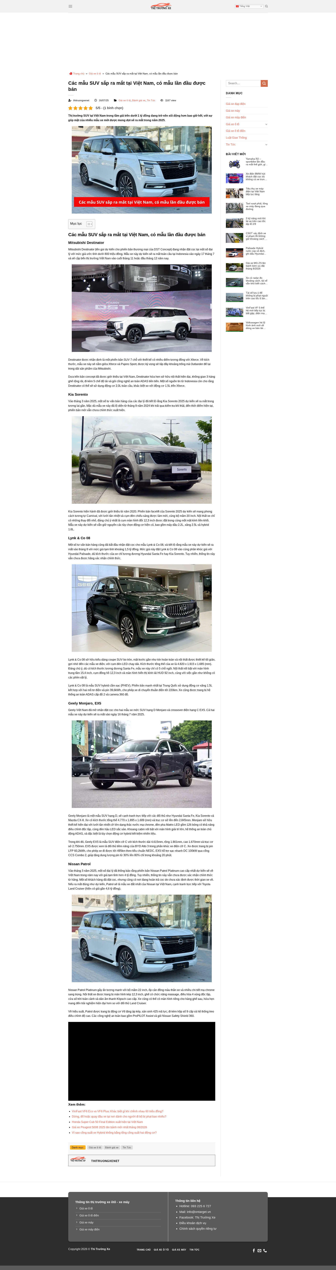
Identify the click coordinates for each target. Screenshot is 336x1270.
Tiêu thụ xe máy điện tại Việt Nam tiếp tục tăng (255, 191)
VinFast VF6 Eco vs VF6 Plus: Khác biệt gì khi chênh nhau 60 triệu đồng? (117, 1111)
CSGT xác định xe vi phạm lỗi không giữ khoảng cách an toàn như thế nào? (257, 236)
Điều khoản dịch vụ (192, 1223)
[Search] (266, 6)
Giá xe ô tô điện (235, 130)
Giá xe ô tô (95, 73)
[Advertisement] (168, 38)
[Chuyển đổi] (266, 124)
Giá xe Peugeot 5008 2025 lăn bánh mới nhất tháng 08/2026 (109, 1127)
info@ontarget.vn (199, 1212)
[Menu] (70, 6)
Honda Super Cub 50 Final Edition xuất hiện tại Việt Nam (107, 1121)
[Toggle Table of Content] (88, 224)
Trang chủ (78, 73)
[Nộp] (264, 83)
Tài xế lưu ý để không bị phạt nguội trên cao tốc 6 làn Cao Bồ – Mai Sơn (257, 295)
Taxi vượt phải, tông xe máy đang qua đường (257, 206)
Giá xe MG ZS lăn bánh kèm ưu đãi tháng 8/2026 (256, 266)
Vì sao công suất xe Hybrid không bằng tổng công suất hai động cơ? (114, 1132)
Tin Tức (151, 100)
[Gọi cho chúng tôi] (265, 1251)
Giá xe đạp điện (236, 103)
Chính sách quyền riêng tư (197, 1228)
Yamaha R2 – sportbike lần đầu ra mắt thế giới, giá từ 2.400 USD (256, 161)
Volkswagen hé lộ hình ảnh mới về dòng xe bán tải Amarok (255, 325)
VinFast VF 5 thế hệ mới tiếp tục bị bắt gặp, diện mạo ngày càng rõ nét (256, 310)
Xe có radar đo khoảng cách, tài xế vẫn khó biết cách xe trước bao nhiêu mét (256, 280)
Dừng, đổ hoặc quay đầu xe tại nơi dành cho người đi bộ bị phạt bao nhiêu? (119, 1116)
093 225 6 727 (201, 1206)
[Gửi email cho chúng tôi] (259, 1251)
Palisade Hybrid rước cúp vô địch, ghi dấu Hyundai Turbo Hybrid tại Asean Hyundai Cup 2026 (255, 251)
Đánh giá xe (138, 100)
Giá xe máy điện (236, 117)
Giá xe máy (233, 110)
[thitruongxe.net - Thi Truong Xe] (161, 6)
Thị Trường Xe (205, 1217)
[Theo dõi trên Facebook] (254, 1251)
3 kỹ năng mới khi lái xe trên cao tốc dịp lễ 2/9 (255, 221)
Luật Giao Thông (236, 137)
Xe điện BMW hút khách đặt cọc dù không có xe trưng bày (256, 176)
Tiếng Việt (244, 6)
